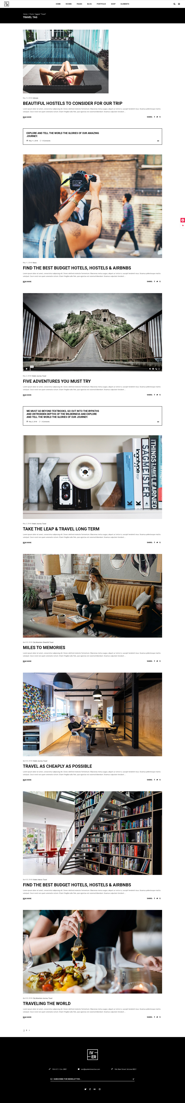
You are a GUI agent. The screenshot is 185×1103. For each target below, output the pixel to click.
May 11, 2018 (33, 141)
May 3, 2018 (27, 376)
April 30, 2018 (27, 642)
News (35, 262)
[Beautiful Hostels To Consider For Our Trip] (66, 61)
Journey (39, 376)
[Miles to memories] (92, 596)
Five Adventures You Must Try (57, 381)
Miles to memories (44, 647)
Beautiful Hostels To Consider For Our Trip (72, 103)
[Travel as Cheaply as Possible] (92, 714)
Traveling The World (47, 1003)
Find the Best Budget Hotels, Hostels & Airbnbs (77, 268)
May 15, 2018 (27, 98)
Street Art (46, 642)
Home (25, 14)
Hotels (34, 376)
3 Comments (46, 421)
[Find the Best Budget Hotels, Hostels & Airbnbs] (92, 206)
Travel (44, 376)
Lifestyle (35, 98)
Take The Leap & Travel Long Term (61, 528)
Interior (40, 879)
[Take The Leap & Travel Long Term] (92, 477)
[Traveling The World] (92, 952)
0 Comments (46, 141)
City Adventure (37, 642)
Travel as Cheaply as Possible (57, 766)
